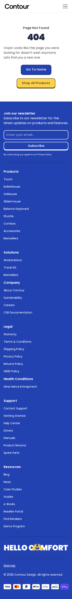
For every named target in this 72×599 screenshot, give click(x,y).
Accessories (12, 231)
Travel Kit (10, 268)
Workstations (13, 260)
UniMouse (10, 194)
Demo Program (14, 526)
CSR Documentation (18, 312)
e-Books (9, 504)
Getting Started (14, 416)
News (7, 482)
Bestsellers (11, 238)
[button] (64, 6)
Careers (9, 305)
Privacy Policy (13, 356)
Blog (6, 475)
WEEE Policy (11, 371)
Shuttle (9, 216)
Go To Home (36, 69)
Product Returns (15, 445)
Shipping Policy (14, 349)
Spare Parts (11, 453)
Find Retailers (13, 519)
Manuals (9, 438)
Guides (8, 497)
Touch (8, 179)
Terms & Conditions (17, 342)
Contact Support (15, 408)
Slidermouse (12, 201)
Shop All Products (36, 83)
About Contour (14, 290)
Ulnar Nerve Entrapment (20, 387)
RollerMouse (12, 187)
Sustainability (13, 298)
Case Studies (13, 489)
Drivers (8, 431)
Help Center (12, 423)
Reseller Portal (13, 511)
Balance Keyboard (16, 209)
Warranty (10, 334)
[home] (17, 6)
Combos (10, 224)
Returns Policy (13, 364)
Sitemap (9, 566)
